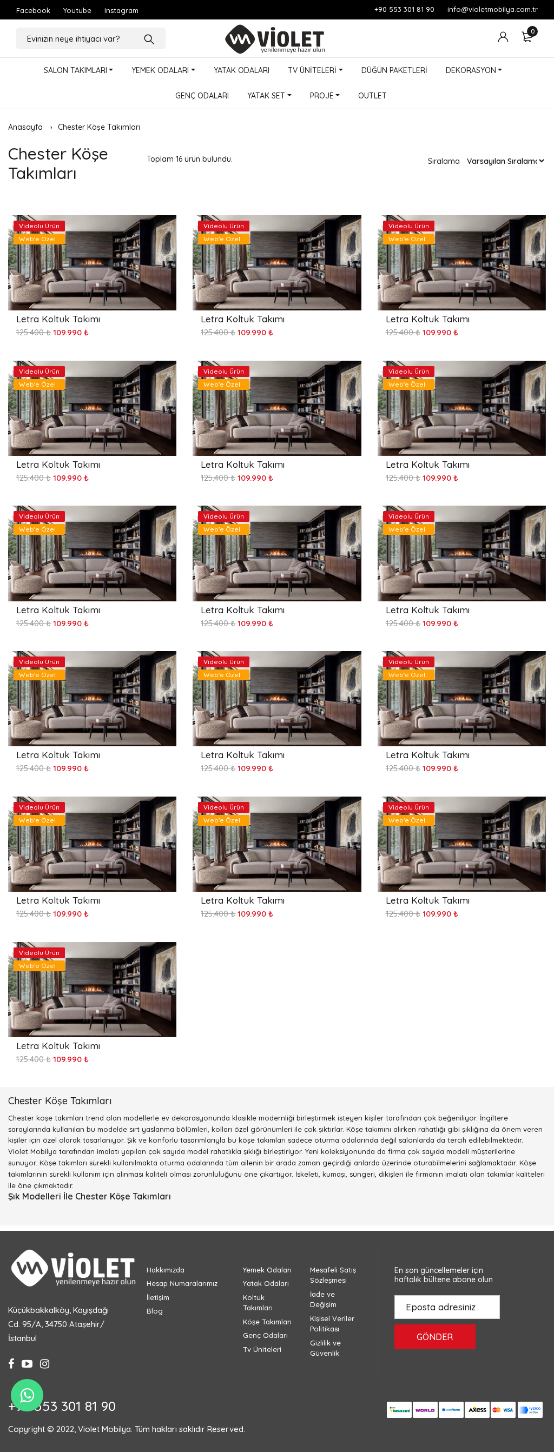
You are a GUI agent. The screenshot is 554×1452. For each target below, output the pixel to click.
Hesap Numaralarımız (182, 1283)
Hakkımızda (165, 1269)
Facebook (33, 10)
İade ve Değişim (323, 1299)
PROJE (322, 96)
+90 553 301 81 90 (404, 9)
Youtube (77, 10)
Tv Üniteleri (262, 1349)
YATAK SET (266, 96)
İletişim (158, 1297)
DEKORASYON (471, 70)
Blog (155, 1311)
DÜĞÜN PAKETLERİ (394, 70)
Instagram (121, 10)
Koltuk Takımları (258, 1302)
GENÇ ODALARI (202, 96)
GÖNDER (435, 1336)
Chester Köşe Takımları (99, 127)
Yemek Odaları (267, 1269)
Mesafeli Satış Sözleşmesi (333, 1275)
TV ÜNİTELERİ (312, 70)
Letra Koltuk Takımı (58, 318)
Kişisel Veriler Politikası (332, 1324)
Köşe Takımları (267, 1321)
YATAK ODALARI (241, 70)
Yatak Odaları (266, 1283)
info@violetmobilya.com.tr (492, 9)
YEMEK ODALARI (160, 70)
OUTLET (372, 96)
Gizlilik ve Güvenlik (325, 1348)
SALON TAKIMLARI (75, 70)
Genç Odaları (265, 1335)
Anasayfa (25, 127)
